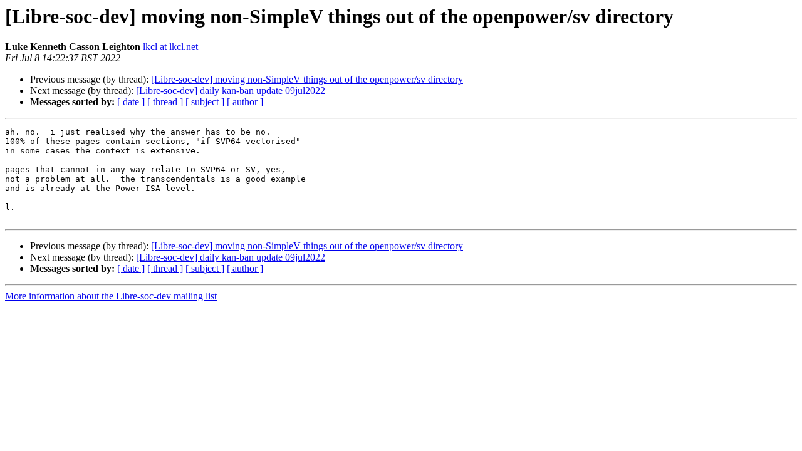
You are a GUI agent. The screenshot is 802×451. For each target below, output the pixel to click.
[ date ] (131, 101)
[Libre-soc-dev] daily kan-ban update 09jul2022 (230, 90)
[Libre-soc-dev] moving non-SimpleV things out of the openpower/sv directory (307, 79)
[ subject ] (204, 101)
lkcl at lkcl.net (170, 46)
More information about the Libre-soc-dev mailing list (111, 296)
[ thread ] (165, 101)
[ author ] (245, 101)
